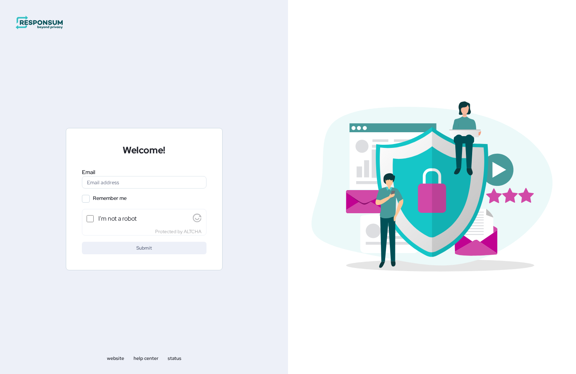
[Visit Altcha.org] (197, 220)
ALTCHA (192, 231)
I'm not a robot (117, 218)
